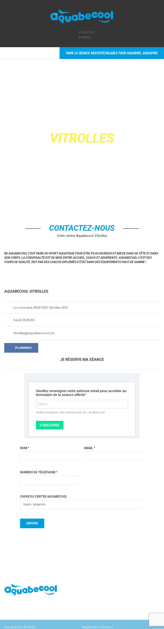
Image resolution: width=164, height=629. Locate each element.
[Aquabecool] (82, 17)
